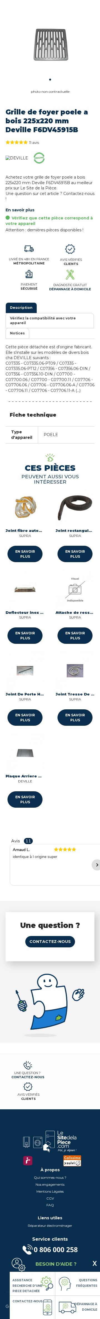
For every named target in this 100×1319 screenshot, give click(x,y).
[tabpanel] (50, 44)
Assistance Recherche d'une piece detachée (27, 1285)
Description (21, 308)
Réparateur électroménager (50, 1225)
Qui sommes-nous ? (50, 1177)
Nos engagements (50, 1184)
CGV (50, 1198)
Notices (17, 333)
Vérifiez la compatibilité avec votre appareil (43, 320)
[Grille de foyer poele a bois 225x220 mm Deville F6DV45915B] (50, 44)
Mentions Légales (50, 1191)
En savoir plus (20, 209)
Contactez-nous (50, 941)
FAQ (50, 1205)
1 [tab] (50, 80)
